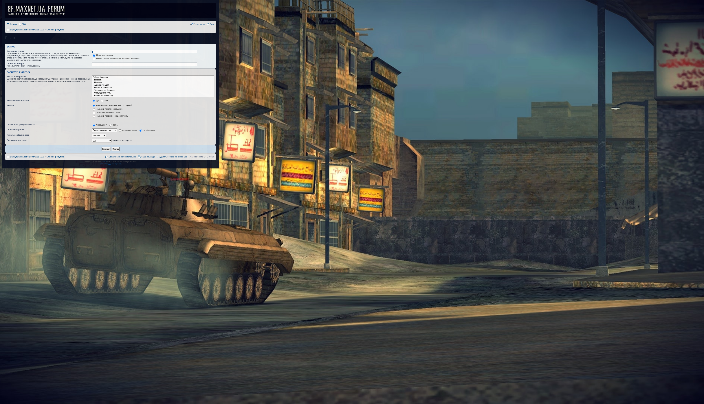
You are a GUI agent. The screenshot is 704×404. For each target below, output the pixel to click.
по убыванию (148, 130)
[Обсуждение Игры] (153, 93)
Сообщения (101, 125)
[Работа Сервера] (153, 77)
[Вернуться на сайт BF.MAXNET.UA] (38, 10)
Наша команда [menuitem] (148, 157)
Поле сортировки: (16, 129)
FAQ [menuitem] (24, 24)
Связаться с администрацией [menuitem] (122, 157)
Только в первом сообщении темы (112, 116)
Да (97, 100)
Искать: (10, 105)
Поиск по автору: (15, 64)
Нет (106, 100)
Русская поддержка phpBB (110, 164)
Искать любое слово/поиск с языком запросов (118, 59)
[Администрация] (153, 85)
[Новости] (153, 80)
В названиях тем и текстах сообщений (114, 105)
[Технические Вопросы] (153, 90)
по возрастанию (129, 130)
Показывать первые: (17, 140)
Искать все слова (104, 55)
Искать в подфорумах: (18, 100)
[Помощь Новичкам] (153, 87)
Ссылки (13, 24)
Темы (115, 125)
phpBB (104, 162)
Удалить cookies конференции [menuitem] (173, 157)
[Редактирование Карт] (153, 95)
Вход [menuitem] (212, 24)
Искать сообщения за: (18, 135)
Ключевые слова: (16, 51)
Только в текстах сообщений (109, 109)
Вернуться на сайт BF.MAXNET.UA (27, 157)
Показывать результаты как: (21, 125)
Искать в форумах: (16, 77)
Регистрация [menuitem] (199, 24)
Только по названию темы (108, 112)
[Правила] (153, 82)
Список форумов (55, 157)
